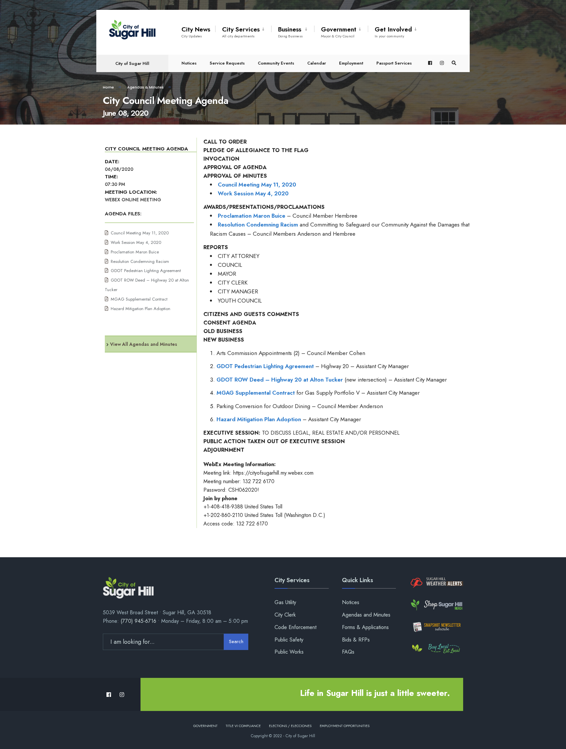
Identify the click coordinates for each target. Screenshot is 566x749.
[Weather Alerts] (436, 583)
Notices (189, 63)
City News (195, 32)
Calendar (316, 63)
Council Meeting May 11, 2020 (140, 233)
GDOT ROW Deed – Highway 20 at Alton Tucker (280, 380)
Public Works (289, 652)
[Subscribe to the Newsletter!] (436, 627)
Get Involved (393, 32)
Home (108, 87)
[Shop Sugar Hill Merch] (436, 605)
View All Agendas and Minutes (143, 344)
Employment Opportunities (344, 725)
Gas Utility (285, 602)
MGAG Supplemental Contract (139, 299)
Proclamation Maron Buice (135, 252)
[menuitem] (243, 30)
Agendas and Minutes (366, 615)
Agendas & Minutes (145, 87)
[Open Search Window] (454, 63)
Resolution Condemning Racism (140, 261)
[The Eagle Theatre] (436, 649)
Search (236, 641)
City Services (241, 32)
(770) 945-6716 (138, 621)
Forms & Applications (365, 627)
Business (290, 32)
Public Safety (288, 639)
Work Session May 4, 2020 (136, 242)
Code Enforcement (295, 627)
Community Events (276, 63)
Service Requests (227, 63)
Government (338, 32)
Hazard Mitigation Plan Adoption (140, 309)
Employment (351, 63)
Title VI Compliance (243, 725)
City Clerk (285, 615)
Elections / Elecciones (290, 725)
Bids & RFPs (356, 639)
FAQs (348, 652)
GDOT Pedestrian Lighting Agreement (146, 270)
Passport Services (394, 63)
